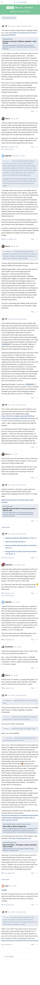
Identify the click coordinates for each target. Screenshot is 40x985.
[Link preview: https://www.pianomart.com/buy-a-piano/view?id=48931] (11, 548)
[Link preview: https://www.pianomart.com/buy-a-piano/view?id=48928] (25, 542)
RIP (5, 890)
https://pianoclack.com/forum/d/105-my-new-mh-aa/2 (19, 940)
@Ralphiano (30, 384)
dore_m (8, 161)
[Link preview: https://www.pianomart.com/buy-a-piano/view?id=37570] (35, 538)
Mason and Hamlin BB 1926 (14, 542)
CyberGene (9, 738)
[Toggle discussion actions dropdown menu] (38, 2)
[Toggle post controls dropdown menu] (37, 111)
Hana (7, 917)
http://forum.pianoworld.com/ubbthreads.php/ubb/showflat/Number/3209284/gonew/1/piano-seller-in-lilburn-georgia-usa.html (19, 817)
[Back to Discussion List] (2, 2)
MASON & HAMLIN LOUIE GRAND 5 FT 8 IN (19, 538)
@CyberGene (6, 344)
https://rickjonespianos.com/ (21, 838)
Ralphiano (9, 251)
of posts (19, 2)
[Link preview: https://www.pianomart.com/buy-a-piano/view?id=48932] (14, 554)
